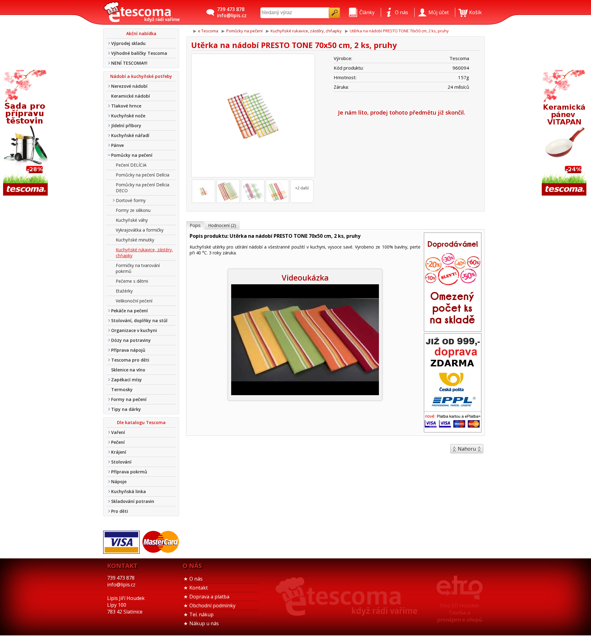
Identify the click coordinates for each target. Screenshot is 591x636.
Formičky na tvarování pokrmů (138, 268)
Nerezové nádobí (129, 86)
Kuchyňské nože (128, 116)
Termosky (122, 389)
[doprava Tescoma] (452, 430)
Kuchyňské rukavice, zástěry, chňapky (144, 252)
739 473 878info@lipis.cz (232, 12)
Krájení (118, 452)
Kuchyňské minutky (135, 240)
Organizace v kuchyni (134, 330)
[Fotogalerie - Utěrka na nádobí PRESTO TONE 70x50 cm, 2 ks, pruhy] (203, 191)
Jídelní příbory (126, 125)
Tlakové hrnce (126, 106)
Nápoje (119, 481)
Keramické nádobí (130, 96)
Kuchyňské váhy (132, 220)
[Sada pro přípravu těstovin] (26, 133)
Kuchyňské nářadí (130, 135)
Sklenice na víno (128, 370)
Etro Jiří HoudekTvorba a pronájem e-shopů (459, 612)
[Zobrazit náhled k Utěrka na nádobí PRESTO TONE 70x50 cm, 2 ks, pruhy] (253, 116)
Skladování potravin (132, 501)
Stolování (121, 462)
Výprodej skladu (128, 43)
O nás (196, 578)
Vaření (118, 432)
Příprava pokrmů (129, 472)
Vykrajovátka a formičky (139, 230)
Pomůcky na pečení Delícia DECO (142, 187)
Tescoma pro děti (130, 360)
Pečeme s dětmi (132, 281)
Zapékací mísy (126, 380)
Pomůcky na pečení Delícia (142, 175)
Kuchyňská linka (128, 491)
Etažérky (124, 291)
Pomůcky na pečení (131, 155)
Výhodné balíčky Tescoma (139, 53)
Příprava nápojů (128, 350)
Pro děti (119, 511)
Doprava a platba (209, 596)
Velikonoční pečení (134, 301)
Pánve (117, 145)
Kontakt (198, 587)
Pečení (118, 442)
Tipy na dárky (126, 409)
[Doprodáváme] (452, 329)
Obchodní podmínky (212, 605)
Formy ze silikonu (133, 210)
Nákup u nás (204, 623)
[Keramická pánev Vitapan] (565, 133)
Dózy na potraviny (131, 340)
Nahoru (467, 448)
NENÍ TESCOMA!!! (129, 63)
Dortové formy (131, 200)
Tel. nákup (201, 614)
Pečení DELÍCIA (131, 165)
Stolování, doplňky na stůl (139, 320)
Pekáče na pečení (129, 311)
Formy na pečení (129, 399)
